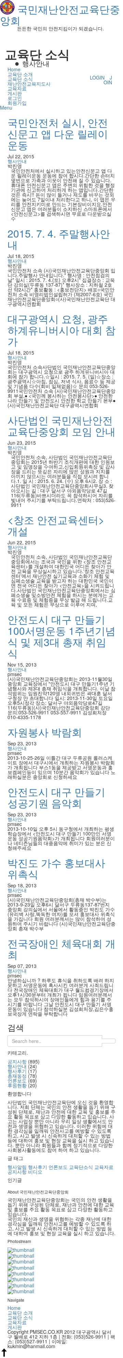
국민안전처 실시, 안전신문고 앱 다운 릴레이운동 (58, 133)
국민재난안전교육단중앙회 (60, 15)
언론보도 (17, 1080)
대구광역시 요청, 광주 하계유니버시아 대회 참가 (61, 329)
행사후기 (17, 1071)
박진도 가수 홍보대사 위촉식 (56, 868)
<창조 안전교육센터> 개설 (56, 525)
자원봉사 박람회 (45, 732)
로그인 (15, 98)
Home (14, 69)
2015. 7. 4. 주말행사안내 (59, 239)
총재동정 (17, 1075)
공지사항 (17, 1061)
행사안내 (17, 161)
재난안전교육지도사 (29, 83)
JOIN (108, 80)
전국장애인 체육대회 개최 (61, 949)
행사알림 (17, 1166)
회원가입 (17, 102)
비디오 (35, 1171)
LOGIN (97, 77)
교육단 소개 (20, 74)
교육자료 (17, 88)
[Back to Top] (4, 1354)
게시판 (15, 93)
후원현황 (17, 1085)
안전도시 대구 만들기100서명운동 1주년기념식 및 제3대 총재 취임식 (61, 636)
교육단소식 (81, 1166)
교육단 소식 (20, 78)
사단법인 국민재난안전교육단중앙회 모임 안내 (61, 426)
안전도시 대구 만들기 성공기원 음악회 (56, 797)
